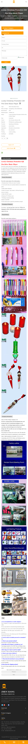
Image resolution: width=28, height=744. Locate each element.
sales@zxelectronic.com (10, 730)
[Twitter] (6, 705)
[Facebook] (8, 705)
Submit (5, 62)
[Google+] (4, 705)
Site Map (16, 738)
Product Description (6, 158)
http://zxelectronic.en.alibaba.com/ (14, 669)
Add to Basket (10, 148)
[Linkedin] (2, 705)
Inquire (10, 144)
